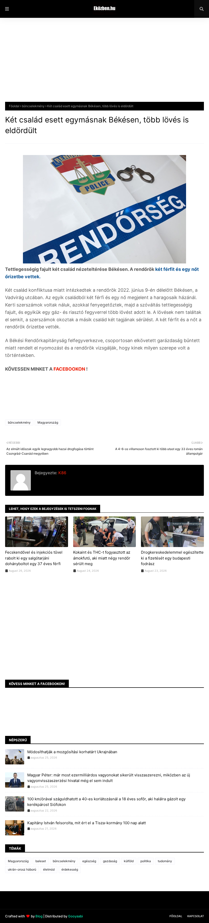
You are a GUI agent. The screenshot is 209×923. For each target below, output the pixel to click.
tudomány (165, 861)
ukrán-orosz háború (22, 869)
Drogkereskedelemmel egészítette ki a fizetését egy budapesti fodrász (172, 558)
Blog (39, 916)
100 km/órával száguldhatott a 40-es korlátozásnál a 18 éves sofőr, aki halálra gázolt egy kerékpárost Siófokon (106, 801)
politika (145, 861)
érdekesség (69, 869)
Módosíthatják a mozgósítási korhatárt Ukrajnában (72, 751)
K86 (61, 472)
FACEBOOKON (70, 369)
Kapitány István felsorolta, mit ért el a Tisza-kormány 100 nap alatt (86, 822)
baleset (40, 861)
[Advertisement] (104, 63)
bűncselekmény (33, 106)
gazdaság (110, 861)
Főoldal (14, 106)
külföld (129, 861)
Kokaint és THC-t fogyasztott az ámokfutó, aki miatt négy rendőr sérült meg (101, 558)
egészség (89, 861)
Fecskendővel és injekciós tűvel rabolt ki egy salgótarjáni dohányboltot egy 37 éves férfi (33, 558)
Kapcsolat (195, 916)
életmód (49, 869)
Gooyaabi (75, 916)
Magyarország (47, 422)
